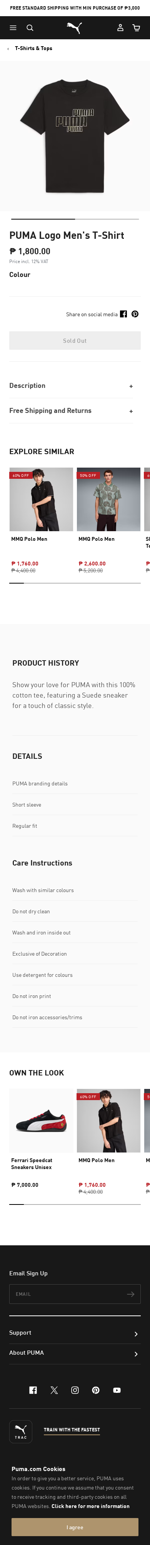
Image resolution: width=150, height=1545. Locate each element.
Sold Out (75, 340)
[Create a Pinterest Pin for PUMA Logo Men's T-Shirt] (135, 314)
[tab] (43, 219)
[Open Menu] (15, 27)
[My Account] (120, 27)
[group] (41, 513)
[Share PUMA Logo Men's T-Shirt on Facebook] (123, 314)
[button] (15, 27)
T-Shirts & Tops (33, 48)
